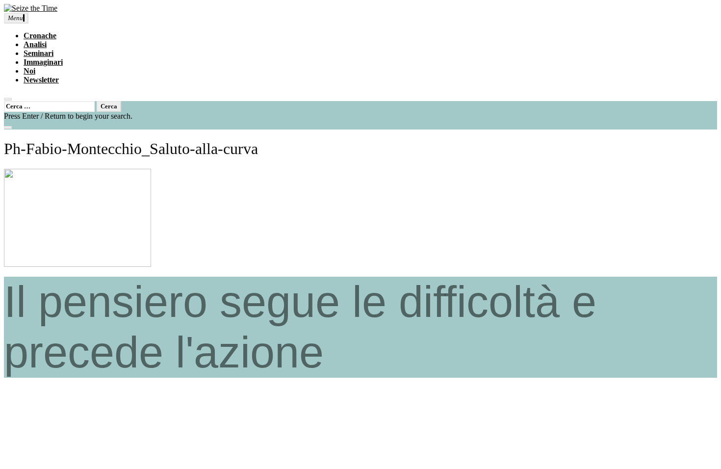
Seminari (38, 53)
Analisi (35, 44)
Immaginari (43, 62)
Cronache (40, 35)
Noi (29, 71)
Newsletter (41, 80)
